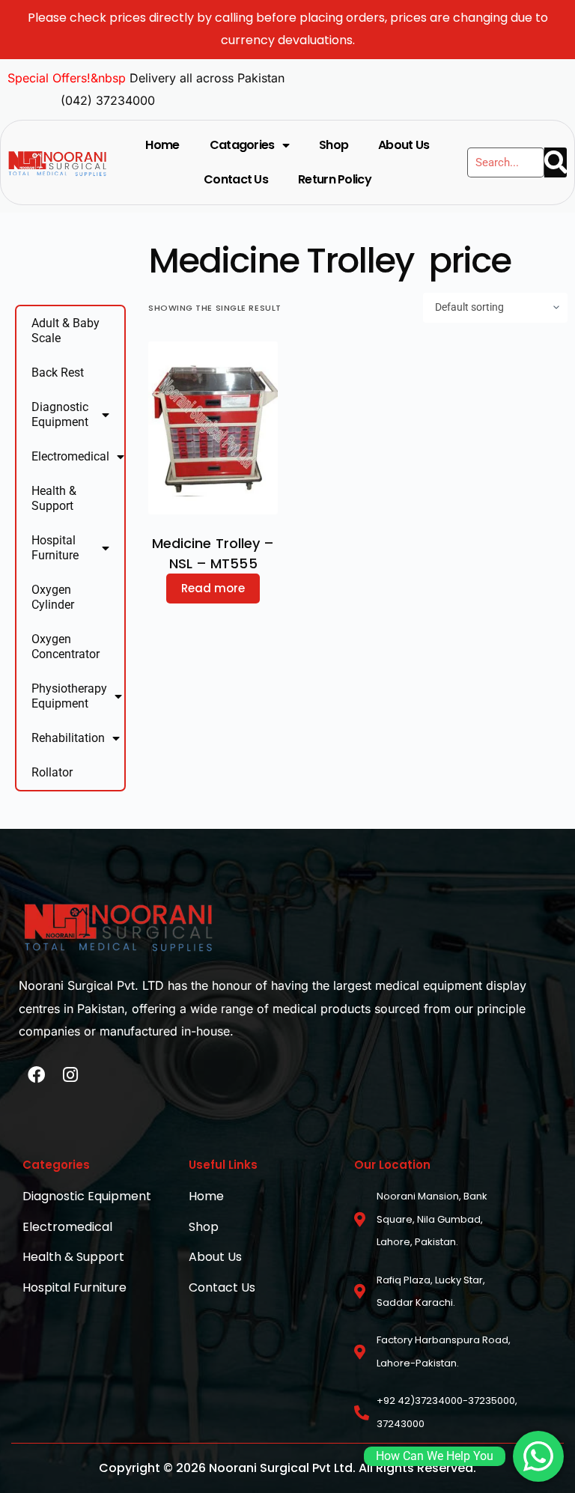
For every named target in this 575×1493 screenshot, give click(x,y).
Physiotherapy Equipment (69, 696)
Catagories (242, 144)
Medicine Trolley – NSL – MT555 (213, 553)
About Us (403, 144)
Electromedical (70, 456)
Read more (213, 588)
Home (162, 144)
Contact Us (236, 179)
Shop (333, 144)
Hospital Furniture (55, 547)
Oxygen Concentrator (65, 646)
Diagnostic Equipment (59, 414)
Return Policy (334, 179)
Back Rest (57, 372)
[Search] (555, 162)
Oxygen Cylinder (52, 597)
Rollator (52, 772)
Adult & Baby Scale (65, 330)
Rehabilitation (68, 738)
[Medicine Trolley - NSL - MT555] (213, 427)
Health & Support (53, 498)
